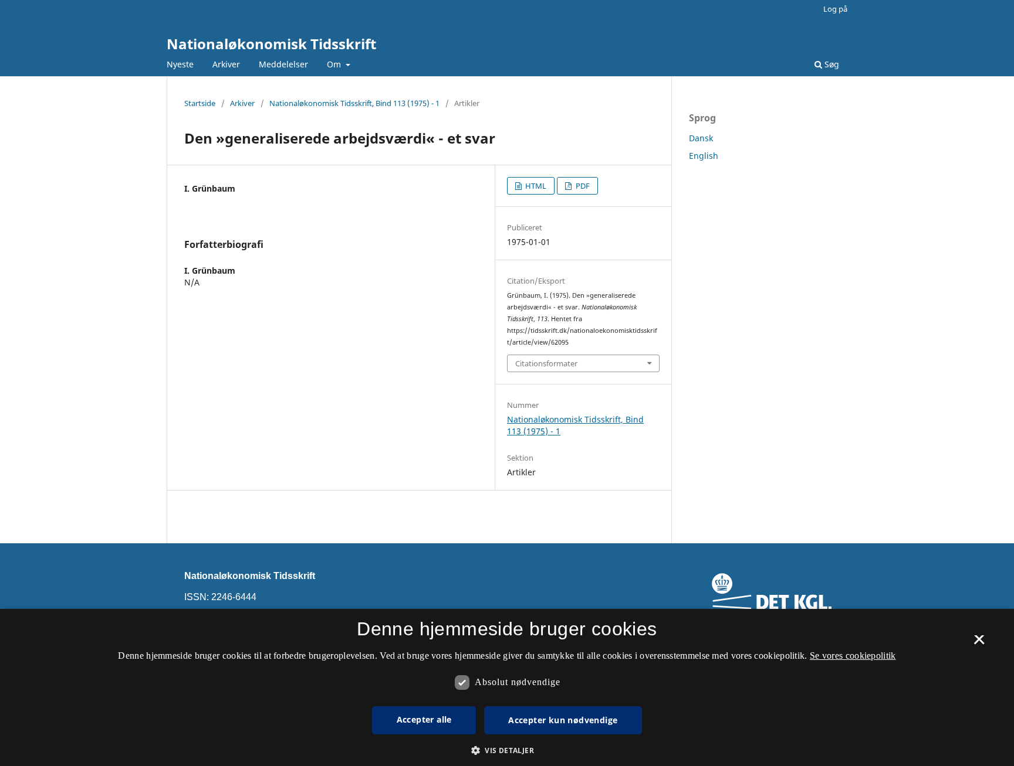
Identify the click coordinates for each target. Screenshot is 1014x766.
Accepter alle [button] (424, 719)
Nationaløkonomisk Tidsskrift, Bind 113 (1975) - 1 (354, 103)
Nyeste (180, 64)
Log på (835, 9)
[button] (507, 750)
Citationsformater (546, 363)
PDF (582, 186)
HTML (534, 186)
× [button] (979, 643)
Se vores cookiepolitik (853, 656)
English (703, 155)
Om (335, 64)
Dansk (701, 138)
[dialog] (507, 687)
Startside (199, 103)
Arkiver (226, 64)
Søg (830, 64)
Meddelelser (283, 64)
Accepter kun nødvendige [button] (562, 720)
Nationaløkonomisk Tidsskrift (271, 43)
